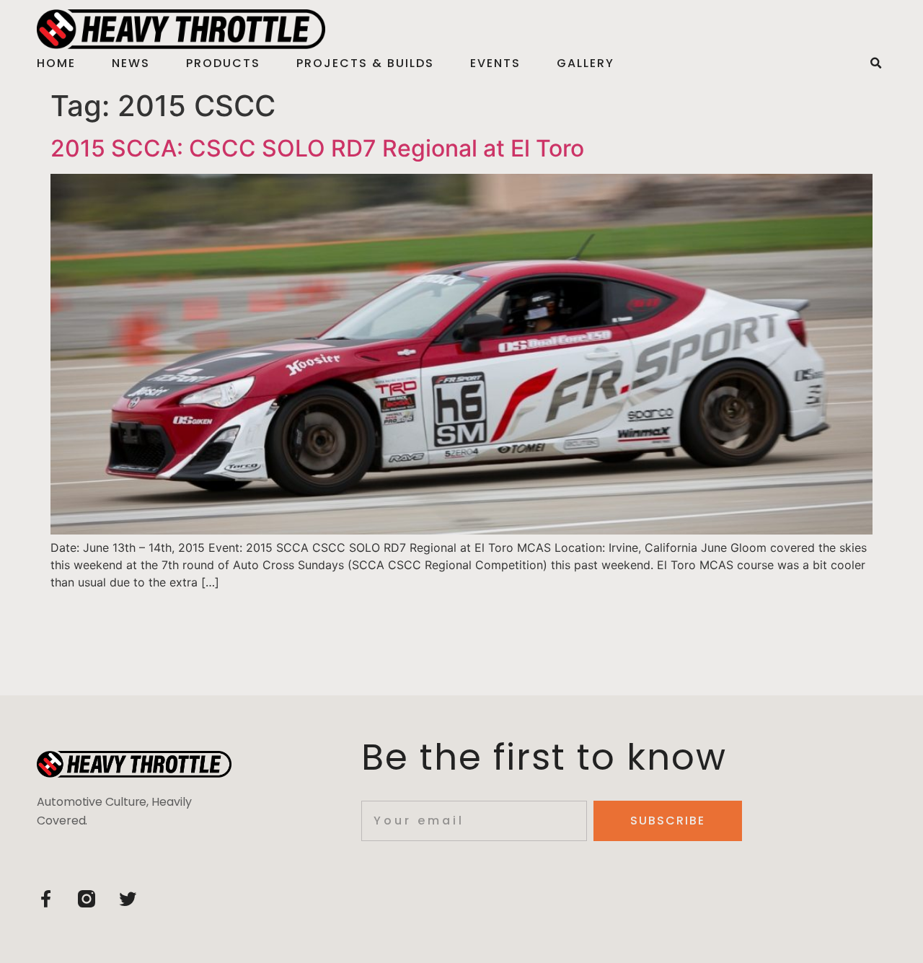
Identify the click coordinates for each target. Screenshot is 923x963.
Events (495, 63)
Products (223, 63)
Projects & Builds (365, 63)
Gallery (585, 63)
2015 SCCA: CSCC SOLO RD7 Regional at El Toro (317, 148)
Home (56, 63)
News (131, 63)
